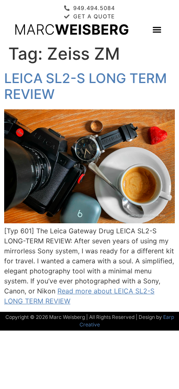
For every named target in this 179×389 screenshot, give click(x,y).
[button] (157, 29)
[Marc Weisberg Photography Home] (71, 29)
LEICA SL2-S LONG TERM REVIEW (85, 86)
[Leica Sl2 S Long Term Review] (89, 221)
